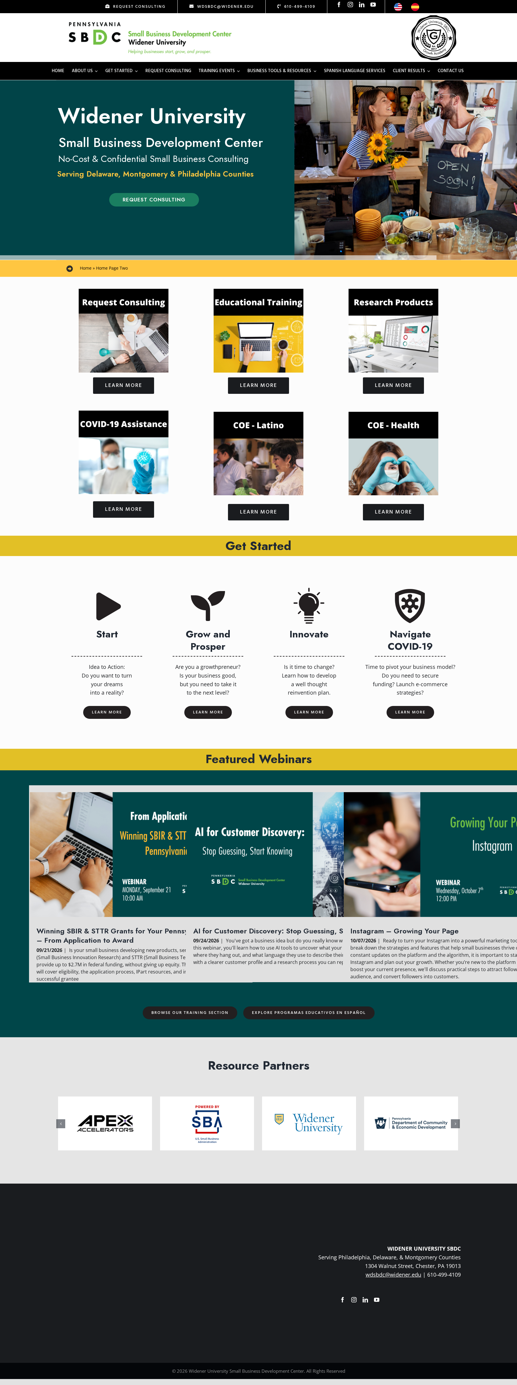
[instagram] (350, 4)
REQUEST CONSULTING (154, 199)
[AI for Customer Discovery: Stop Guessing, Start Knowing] (297, 854)
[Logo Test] (150, 21)
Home (86, 268)
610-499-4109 (444, 1274)
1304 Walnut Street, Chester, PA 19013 (413, 1265)
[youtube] (373, 4)
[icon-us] (398, 5)
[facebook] (339, 4)
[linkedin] (361, 4)
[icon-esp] (415, 5)
